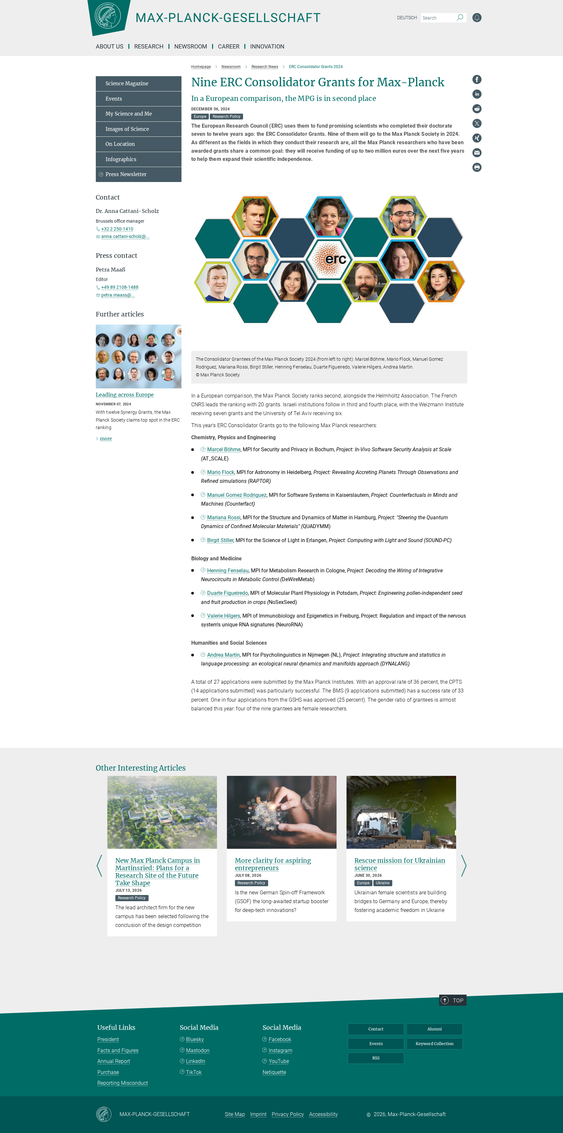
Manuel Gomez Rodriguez (237, 495)
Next (464, 866)
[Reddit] (477, 109)
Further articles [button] (120, 314)
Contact (375, 1029)
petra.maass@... (118, 295)
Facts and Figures (117, 1050)
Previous (99, 866)
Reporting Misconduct (122, 1083)
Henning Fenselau (228, 570)
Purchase (108, 1072)
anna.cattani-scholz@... (125, 236)
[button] (461, 346)
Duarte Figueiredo (227, 593)
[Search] (460, 17)
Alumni (434, 1029)
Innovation (267, 46)
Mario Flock (220, 472)
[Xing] (477, 138)
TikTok (194, 1072)
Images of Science (127, 129)
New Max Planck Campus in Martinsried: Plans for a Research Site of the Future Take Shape (157, 872)
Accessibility (323, 1114)
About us (109, 46)
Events (114, 99)
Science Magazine (127, 83)
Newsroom (190, 46)
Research (149, 46)
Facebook (280, 1039)
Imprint (258, 1114)
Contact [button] (108, 197)
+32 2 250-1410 (117, 228)
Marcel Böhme (223, 449)
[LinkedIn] (477, 94)
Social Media (199, 1027)
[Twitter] (477, 123)
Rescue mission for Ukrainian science (399, 864)
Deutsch (407, 17)
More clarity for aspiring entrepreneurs (273, 864)
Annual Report (113, 1061)
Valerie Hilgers (223, 616)
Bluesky (195, 1039)
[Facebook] (477, 79)
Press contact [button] (116, 255)
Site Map (235, 1114)
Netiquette (274, 1072)
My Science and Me (129, 114)
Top (458, 1000)
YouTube (279, 1061)
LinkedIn (195, 1061)
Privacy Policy (288, 1114)
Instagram (280, 1050)
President (108, 1039)
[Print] (477, 167)
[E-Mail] (477, 153)
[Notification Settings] (477, 17)
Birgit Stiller (220, 540)
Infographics (121, 159)
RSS (376, 1058)
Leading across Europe (125, 394)
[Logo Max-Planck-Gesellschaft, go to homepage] (203, 23)
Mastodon (197, 1050)
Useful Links (116, 1027)
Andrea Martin (223, 655)
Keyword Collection (435, 1043)
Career (228, 46)
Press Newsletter (126, 174)
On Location (120, 144)
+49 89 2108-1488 (119, 287)
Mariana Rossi (223, 517)
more (106, 438)
